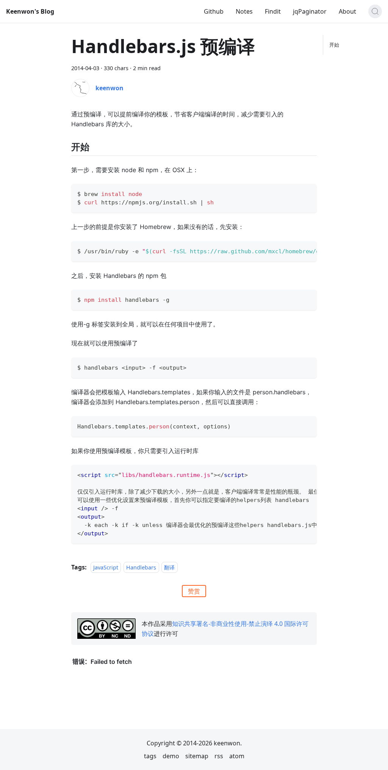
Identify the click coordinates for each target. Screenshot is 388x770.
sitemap (196, 756)
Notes (244, 11)
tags (150, 756)
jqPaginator (310, 11)
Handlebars (141, 567)
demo (171, 756)
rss (218, 756)
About (347, 11)
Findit (273, 11)
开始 (334, 44)
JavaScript (105, 567)
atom (236, 756)
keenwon (109, 88)
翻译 (169, 567)
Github (214, 11)
